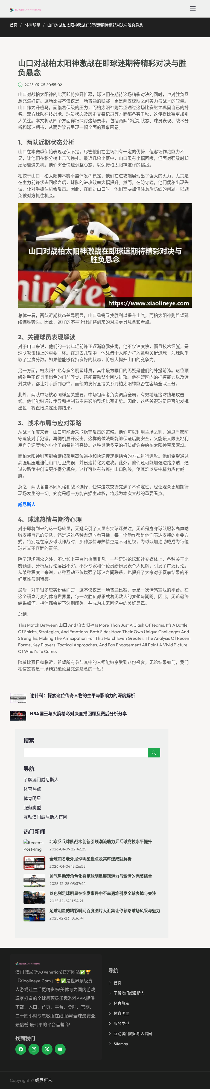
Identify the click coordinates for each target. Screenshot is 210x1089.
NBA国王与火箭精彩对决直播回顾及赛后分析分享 (78, 713)
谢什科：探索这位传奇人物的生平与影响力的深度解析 (82, 695)
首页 (14, 24)
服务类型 (32, 807)
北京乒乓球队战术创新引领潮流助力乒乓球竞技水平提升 (100, 841)
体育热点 (32, 789)
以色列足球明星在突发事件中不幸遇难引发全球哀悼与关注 (102, 893)
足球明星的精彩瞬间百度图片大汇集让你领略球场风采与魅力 (104, 910)
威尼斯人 (43, 1080)
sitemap (121, 1043)
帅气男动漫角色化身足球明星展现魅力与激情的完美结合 (100, 876)
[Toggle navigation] (192, 9)
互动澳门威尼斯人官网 (45, 817)
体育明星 (32, 24)
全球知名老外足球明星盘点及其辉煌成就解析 (90, 858)
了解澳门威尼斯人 (41, 779)
